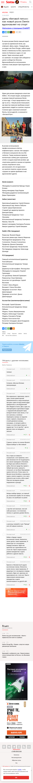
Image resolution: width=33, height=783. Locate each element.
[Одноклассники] (13, 32)
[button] (31, 119)
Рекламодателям (16, 757)
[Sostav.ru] (10, 2)
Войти (4, 365)
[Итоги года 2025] (17, 2)
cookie (19, 769)
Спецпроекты (23, 7)
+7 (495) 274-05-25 (16, 751)
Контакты (16, 755)
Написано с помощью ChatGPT (16, 28)
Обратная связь (16, 760)
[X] (11, 32)
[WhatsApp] (8, 32)
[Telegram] (6, 32)
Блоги (13, 7)
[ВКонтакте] (3, 32)
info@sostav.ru (16, 749)
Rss (16, 763)
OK (16, 777)
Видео (5, 626)
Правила (9, 365)
